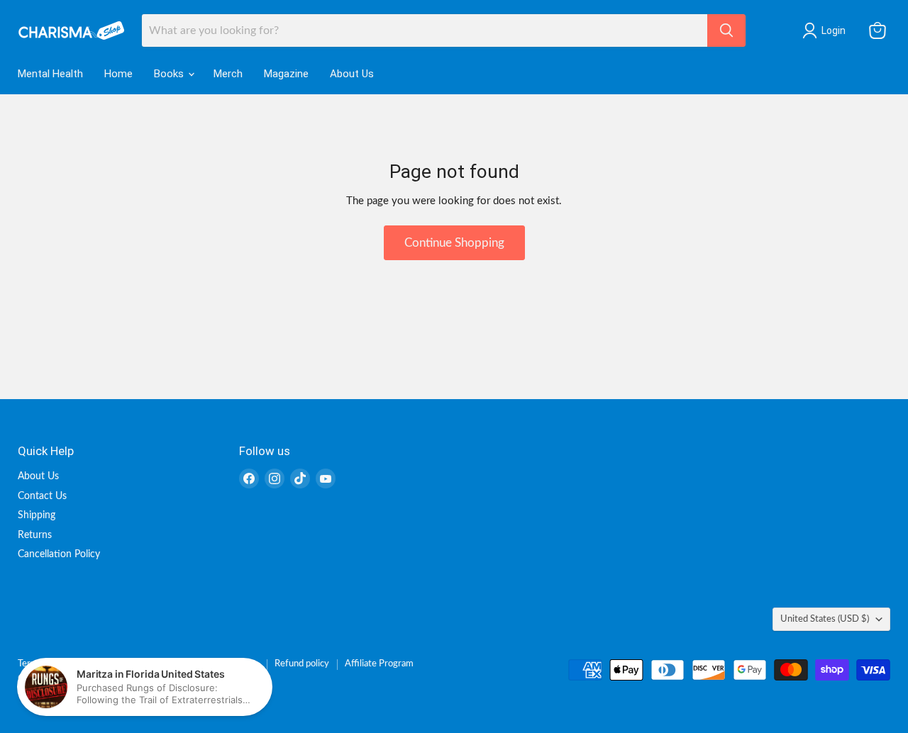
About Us (352, 73)
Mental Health (50, 73)
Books (170, 73)
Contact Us (42, 496)
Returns (35, 535)
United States (824, 619)
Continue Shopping (454, 243)
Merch (228, 73)
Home (118, 73)
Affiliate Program (379, 663)
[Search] (726, 30)
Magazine (286, 73)
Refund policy (302, 663)
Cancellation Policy (59, 554)
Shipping (36, 515)
